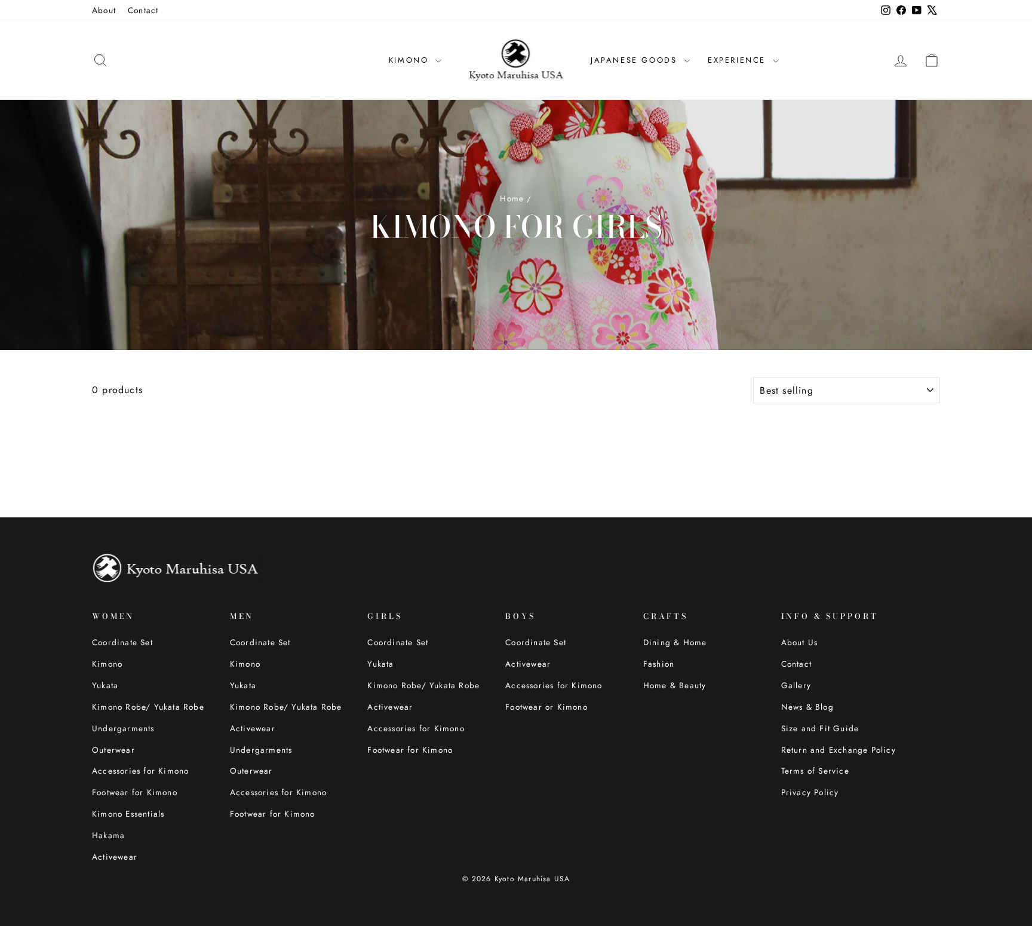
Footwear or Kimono (546, 707)
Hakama (108, 835)
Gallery (796, 685)
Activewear (114, 857)
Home (512, 198)
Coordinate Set (122, 642)
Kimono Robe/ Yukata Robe (148, 707)
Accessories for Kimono (140, 771)
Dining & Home (675, 642)
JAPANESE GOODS (636, 60)
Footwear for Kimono (134, 792)
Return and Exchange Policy (838, 750)
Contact (143, 10)
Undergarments (123, 728)
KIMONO (410, 60)
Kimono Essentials (128, 814)
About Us (799, 642)
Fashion (658, 664)
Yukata (105, 685)
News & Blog (807, 707)
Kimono (107, 664)
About (104, 10)
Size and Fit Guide (820, 728)
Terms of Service (815, 771)
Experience (739, 60)
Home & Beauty (675, 685)
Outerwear (113, 750)
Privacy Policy (810, 792)
